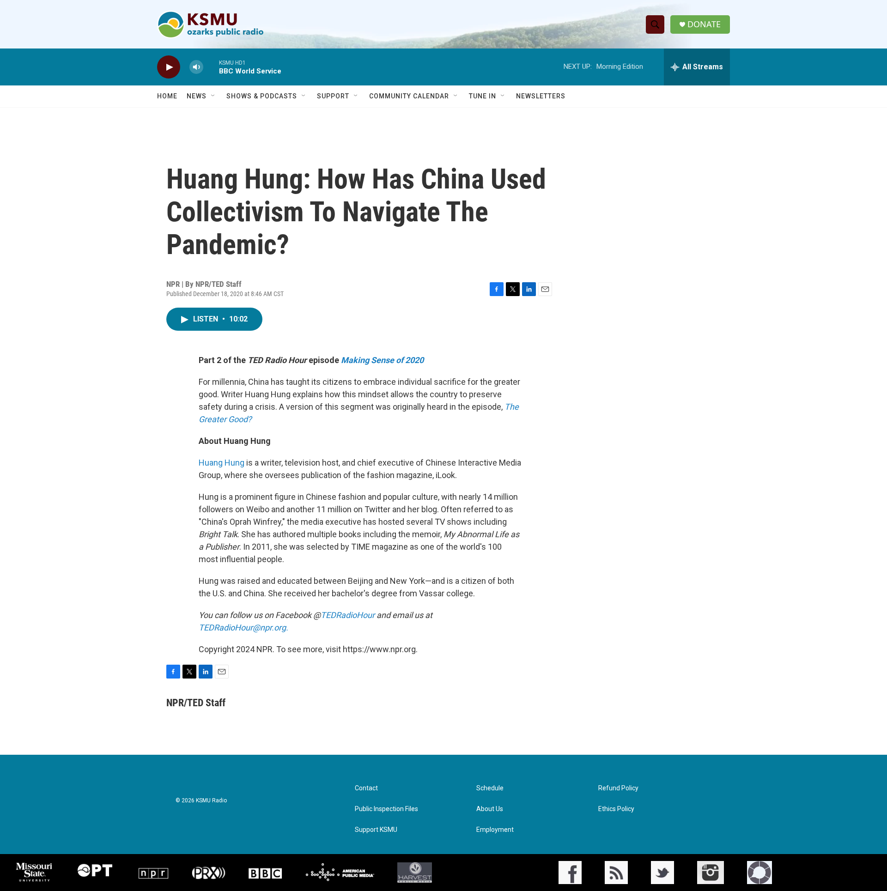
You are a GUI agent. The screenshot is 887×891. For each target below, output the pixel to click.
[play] (168, 67)
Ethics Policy (616, 809)
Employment (495, 829)
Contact (366, 788)
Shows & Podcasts (261, 96)
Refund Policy (618, 788)
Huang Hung (221, 462)
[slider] (211, 67)
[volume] (196, 67)
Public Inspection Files (386, 809)
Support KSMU (376, 829)
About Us (489, 809)
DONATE (704, 24)
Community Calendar (409, 96)
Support (333, 96)
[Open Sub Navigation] (213, 96)
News (197, 96)
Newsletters (540, 96)
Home (167, 96)
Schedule (490, 788)
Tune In (482, 96)
